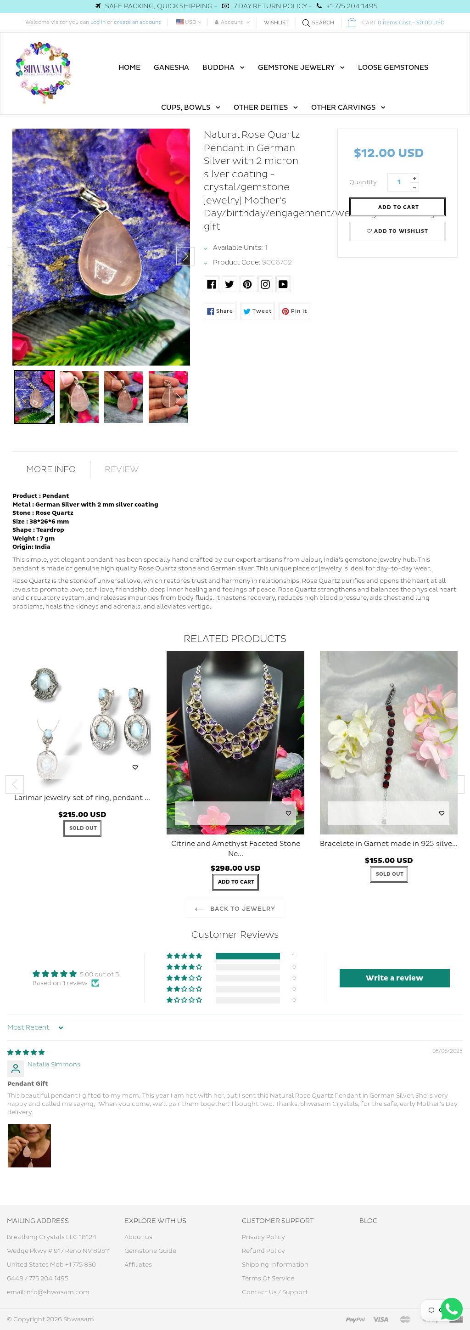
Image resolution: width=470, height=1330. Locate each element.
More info (51, 469)
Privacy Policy (263, 1237)
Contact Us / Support (275, 1292)
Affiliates (138, 1264)
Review (122, 469)
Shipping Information (275, 1264)
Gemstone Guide (150, 1251)
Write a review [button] (394, 978)
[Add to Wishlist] (135, 767)
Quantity (363, 182)
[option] (101, 247)
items (403, 23)
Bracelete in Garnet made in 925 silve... (389, 844)
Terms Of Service (268, 1278)
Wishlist (276, 23)
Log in (98, 22)
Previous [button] (17, 256)
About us (138, 1237)
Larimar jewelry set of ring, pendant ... (82, 798)
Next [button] (185, 256)
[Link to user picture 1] (29, 1146)
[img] (26, 1052)
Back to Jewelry (242, 909)
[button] (185, 956)
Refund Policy (263, 1251)
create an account (137, 22)
